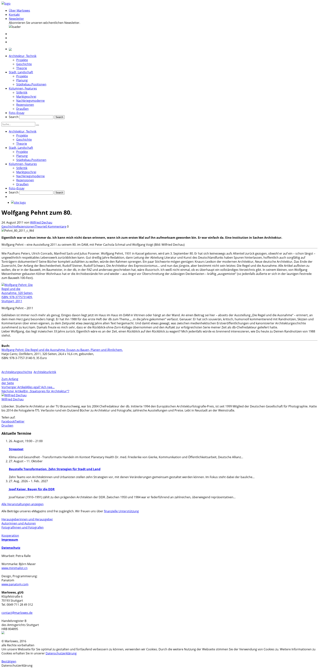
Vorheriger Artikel (13, 387)
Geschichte (24, 64)
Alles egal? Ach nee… (40, 387)
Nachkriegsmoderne (30, 101)
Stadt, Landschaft (21, 72)
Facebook (8, 421)
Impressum (9, 540)
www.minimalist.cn (14, 568)
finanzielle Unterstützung (121, 511)
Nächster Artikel (12, 391)
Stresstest (16, 449)
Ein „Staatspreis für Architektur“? (46, 391)
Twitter (20, 421)
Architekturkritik (45, 372)
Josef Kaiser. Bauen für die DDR (32, 489)
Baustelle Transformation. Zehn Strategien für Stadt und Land (54, 469)
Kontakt (14, 15)
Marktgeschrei (26, 97)
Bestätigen (8, 661)
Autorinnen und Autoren (18, 523)
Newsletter (16, 19)
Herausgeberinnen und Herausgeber (27, 519)
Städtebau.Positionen (31, 84)
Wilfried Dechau (41, 222)
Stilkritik (21, 92)
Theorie (21, 68)
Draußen (22, 109)
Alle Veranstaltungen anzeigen (22, 504)
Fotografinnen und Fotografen (22, 527)
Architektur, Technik (22, 56)
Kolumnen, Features (23, 88)
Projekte (22, 60)
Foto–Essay (16, 113)
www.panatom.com (14, 584)
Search (13, 117)
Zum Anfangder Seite (9, 381)
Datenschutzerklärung (61, 653)
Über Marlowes (19, 10)
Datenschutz (10, 548)
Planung (22, 80)
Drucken (7, 425)
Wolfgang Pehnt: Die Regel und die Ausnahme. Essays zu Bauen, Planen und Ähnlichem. (62, 350)
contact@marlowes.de (16, 613)
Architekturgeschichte (16, 372)
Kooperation (10, 536)
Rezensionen (25, 105)
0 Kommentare (55, 226)
